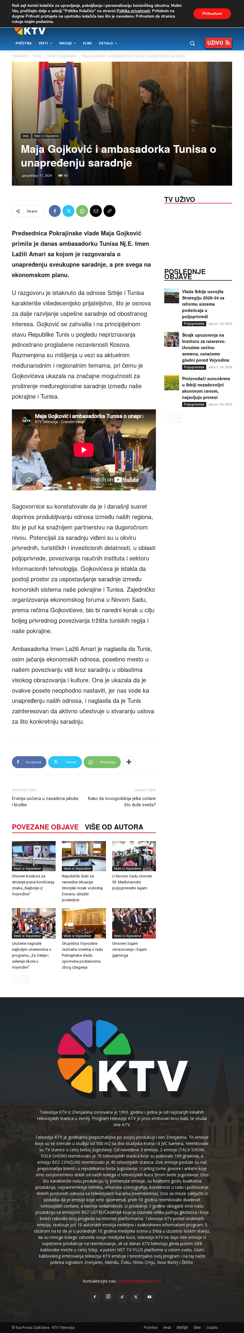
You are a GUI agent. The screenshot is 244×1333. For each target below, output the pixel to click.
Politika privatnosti (133, 11)
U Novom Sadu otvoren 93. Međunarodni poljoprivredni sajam (132, 882)
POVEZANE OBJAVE (45, 827)
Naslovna (20, 55)
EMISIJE (182, 1327)
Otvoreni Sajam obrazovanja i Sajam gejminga (129, 949)
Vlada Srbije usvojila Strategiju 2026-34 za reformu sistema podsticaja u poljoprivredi (203, 303)
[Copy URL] (109, 211)
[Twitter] (68, 211)
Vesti (37, 55)
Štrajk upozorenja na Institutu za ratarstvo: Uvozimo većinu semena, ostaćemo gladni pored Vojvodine (205, 347)
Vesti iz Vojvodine (61, 55)
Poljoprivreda (194, 323)
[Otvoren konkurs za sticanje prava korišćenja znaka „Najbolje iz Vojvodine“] (34, 856)
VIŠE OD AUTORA (114, 827)
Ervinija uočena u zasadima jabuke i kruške (45, 801)
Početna (150, 1327)
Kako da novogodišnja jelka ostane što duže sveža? (122, 801)
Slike (197, 1327)
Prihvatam (212, 13)
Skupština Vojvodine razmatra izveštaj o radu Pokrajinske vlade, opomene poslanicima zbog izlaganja (82, 955)
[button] (192, 43)
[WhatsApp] (82, 211)
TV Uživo (179, 199)
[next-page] (25, 979)
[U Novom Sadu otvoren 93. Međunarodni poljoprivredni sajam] (134, 856)
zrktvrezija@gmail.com (139, 1281)
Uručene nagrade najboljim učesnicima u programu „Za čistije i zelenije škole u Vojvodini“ (31, 955)
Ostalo (212, 1327)
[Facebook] (55, 211)
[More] (129, 762)
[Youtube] (149, 1297)
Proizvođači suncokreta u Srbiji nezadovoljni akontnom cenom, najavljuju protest (206, 387)
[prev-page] (15, 979)
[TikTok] (122, 1297)
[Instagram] (108, 1296)
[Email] (96, 211)
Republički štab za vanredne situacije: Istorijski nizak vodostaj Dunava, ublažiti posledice (82, 888)
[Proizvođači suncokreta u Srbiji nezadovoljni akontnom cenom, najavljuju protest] (171, 382)
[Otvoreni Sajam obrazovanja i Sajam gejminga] (134, 923)
